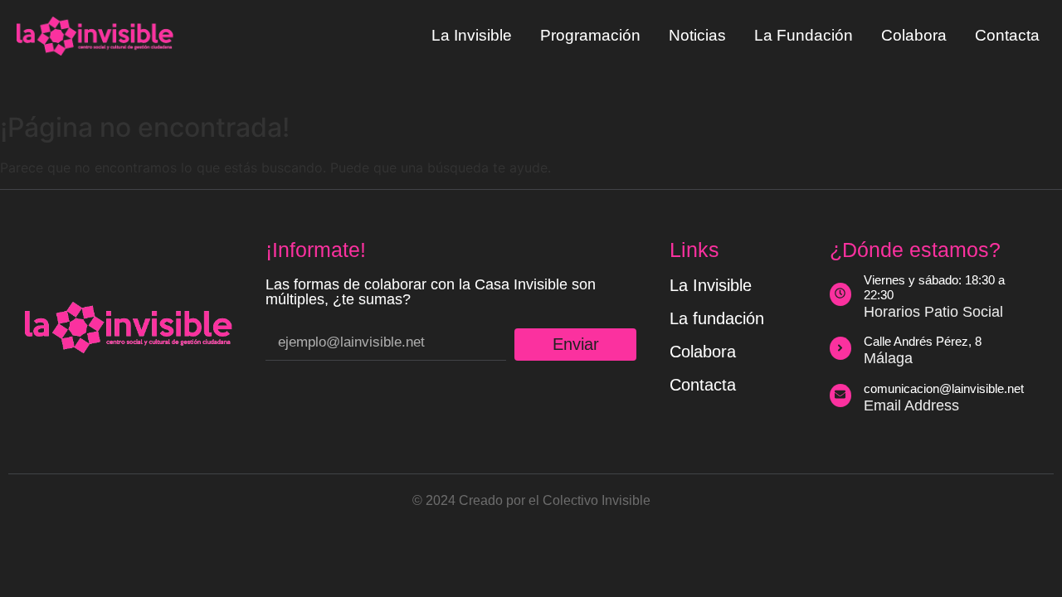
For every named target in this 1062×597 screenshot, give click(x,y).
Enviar (576, 344)
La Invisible (471, 35)
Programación (590, 35)
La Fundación (803, 35)
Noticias (697, 35)
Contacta (1007, 35)
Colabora (914, 35)
